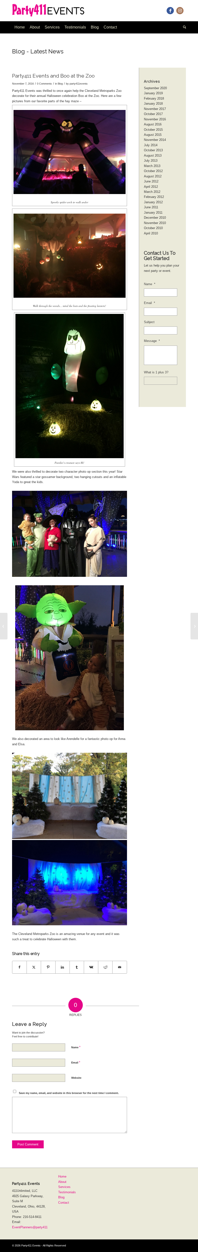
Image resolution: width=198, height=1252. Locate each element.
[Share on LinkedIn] (63, 967)
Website (76, 1077)
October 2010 (153, 228)
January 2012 (153, 202)
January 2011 (153, 212)
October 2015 (153, 129)
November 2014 (155, 140)
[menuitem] (19, 27)
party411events (79, 83)
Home (62, 1176)
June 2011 (151, 207)
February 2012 (154, 197)
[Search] (183, 27)
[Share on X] (34, 967)
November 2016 (155, 119)
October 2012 (153, 171)
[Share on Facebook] (19, 967)
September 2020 (155, 88)
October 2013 (153, 150)
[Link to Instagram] (180, 10)
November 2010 (155, 223)
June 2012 (151, 181)
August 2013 (153, 155)
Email (75, 1062)
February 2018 (154, 98)
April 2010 (151, 233)
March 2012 (152, 192)
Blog (60, 83)
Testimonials (67, 1192)
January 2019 (153, 93)
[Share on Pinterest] (48, 967)
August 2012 (153, 176)
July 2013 (150, 160)
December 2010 (155, 217)
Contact (63, 1202)
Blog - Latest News (38, 51)
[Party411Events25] (52, 10)
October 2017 (153, 114)
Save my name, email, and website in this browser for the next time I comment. (69, 1093)
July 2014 (150, 145)
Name (75, 1047)
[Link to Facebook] (170, 10)
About (62, 1182)
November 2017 (155, 109)
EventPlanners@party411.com (33, 1227)
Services (64, 1187)
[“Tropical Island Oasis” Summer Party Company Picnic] (3, 626)
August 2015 (153, 135)
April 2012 (151, 186)
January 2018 (153, 103)
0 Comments (44, 83)
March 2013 (152, 166)
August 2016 (153, 124)
